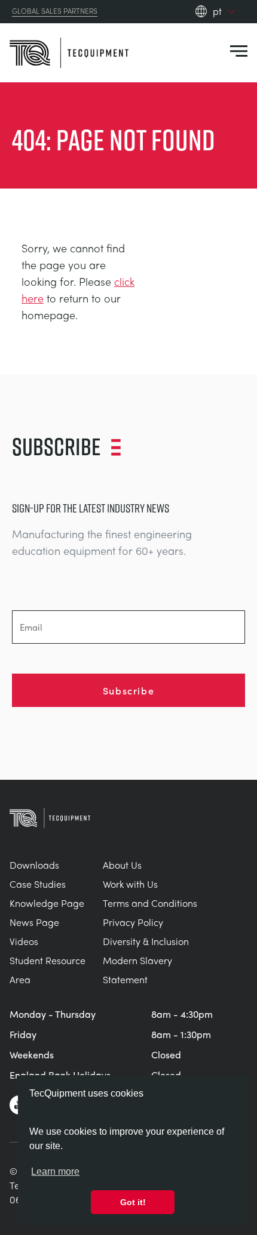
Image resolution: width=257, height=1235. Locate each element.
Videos (24, 941)
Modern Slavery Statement (137, 969)
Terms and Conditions (150, 903)
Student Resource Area (47, 969)
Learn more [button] (55, 1171)
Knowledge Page (47, 903)
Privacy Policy (133, 922)
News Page (34, 922)
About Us (122, 865)
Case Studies (38, 884)
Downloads (34, 865)
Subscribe (128, 690)
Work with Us (130, 884)
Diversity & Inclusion (146, 941)
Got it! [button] (133, 1202)
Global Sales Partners (54, 11)
